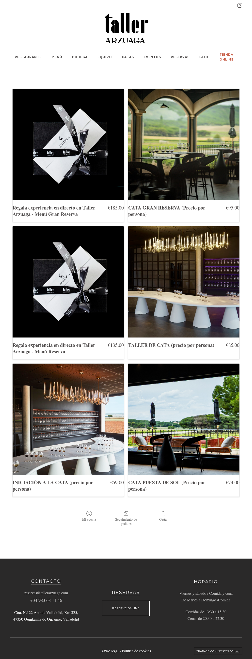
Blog (204, 57)
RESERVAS (180, 57)
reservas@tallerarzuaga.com (46, 592)
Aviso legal (110, 650)
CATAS (128, 57)
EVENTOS (152, 57)
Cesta (163, 519)
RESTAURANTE (28, 57)
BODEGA (80, 57)
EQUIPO (104, 57)
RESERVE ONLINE (126, 608)
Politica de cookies (136, 650)
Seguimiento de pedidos (126, 521)
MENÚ (56, 57)
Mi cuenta (89, 519)
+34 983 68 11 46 (46, 600)
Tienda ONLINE (227, 57)
